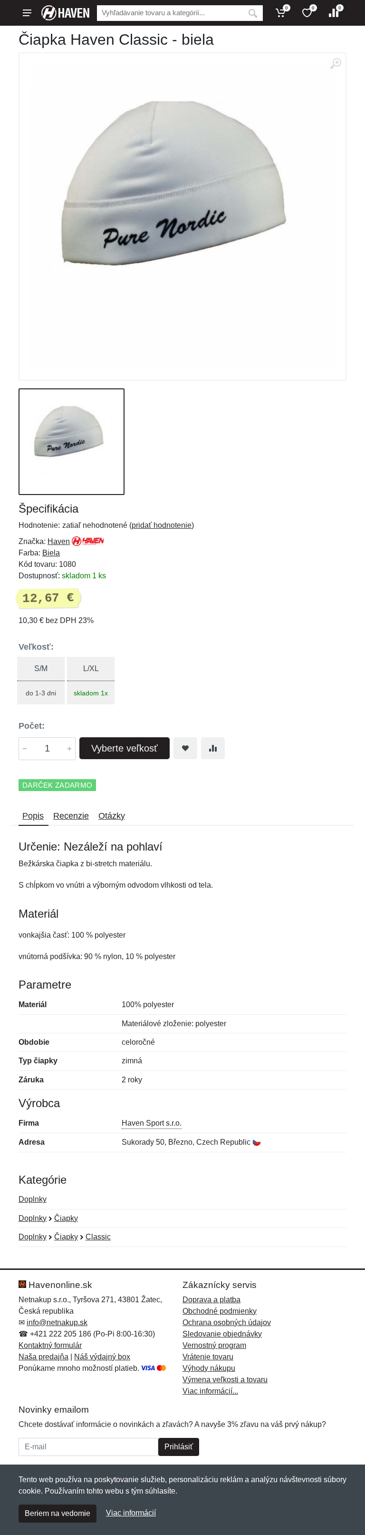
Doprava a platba (211, 1300)
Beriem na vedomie (57, 1513)
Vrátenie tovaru (207, 1357)
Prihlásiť (178, 1447)
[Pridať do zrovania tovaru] (213, 748)
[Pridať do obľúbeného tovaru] (185, 748)
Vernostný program (214, 1345)
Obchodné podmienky (219, 1311)
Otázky (111, 816)
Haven (59, 541)
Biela (51, 553)
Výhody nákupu (208, 1368)
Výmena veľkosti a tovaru (225, 1380)
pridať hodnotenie (162, 525)
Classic (98, 1237)
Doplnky (33, 1199)
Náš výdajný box (102, 1357)
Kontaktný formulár (50, 1345)
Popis (33, 816)
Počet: (32, 726)
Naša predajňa (43, 1357)
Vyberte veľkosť (124, 748)
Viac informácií (131, 1513)
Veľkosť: (36, 647)
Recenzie (71, 816)
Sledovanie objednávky (222, 1334)
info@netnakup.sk (57, 1322)
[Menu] (27, 12)
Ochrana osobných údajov (226, 1322)
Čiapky (66, 1218)
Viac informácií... (210, 1391)
